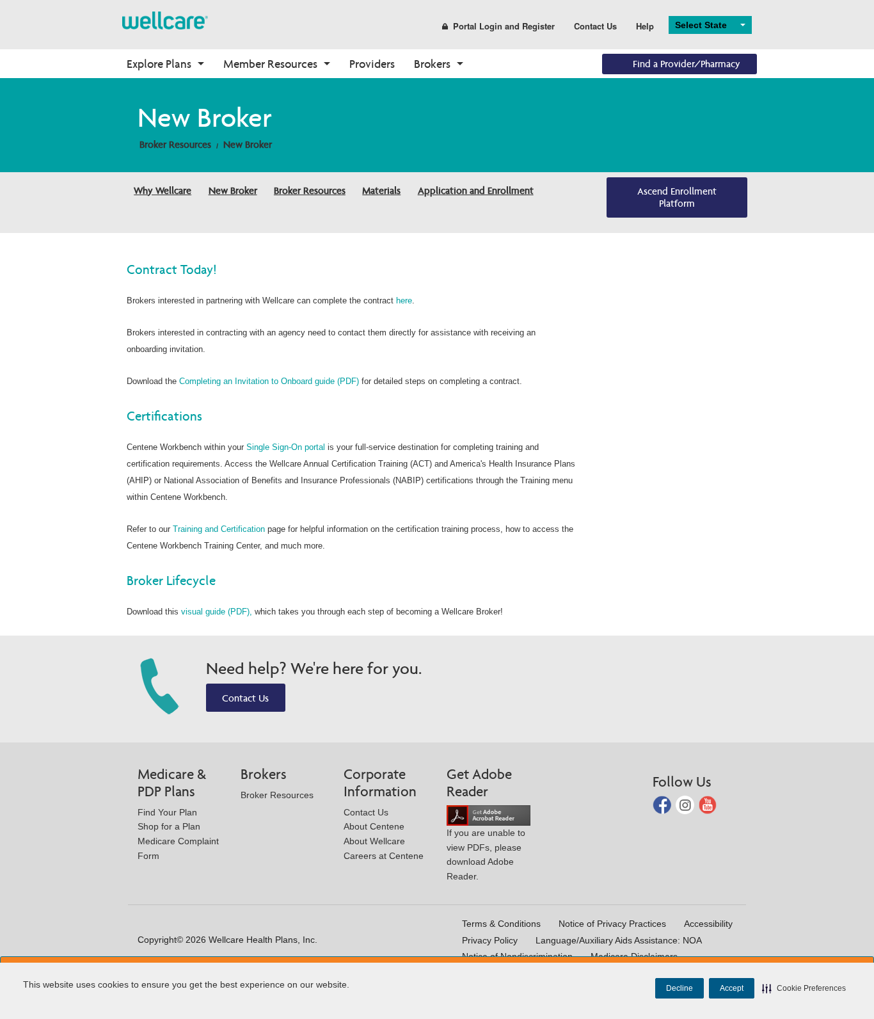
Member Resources (270, 63)
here (404, 300)
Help (645, 26)
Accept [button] (731, 988)
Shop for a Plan (169, 826)
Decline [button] (679, 988)
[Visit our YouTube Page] (708, 804)
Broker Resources (175, 144)
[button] (803, 988)
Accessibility (708, 924)
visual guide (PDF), (216, 611)
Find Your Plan (167, 812)
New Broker (247, 144)
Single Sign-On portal (285, 447)
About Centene (374, 826)
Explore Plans (159, 63)
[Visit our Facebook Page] (663, 804)
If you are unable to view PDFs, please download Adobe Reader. (486, 854)
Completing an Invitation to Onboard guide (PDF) (269, 381)
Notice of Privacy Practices (612, 924)
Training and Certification (219, 529)
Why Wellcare (162, 190)
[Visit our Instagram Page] (686, 804)
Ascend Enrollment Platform (677, 197)
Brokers (432, 63)
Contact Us (595, 26)
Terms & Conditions (501, 924)
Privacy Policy (490, 940)
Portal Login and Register (504, 26)
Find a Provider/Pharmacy (686, 64)
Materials (381, 190)
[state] (165, 19)
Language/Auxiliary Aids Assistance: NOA (619, 940)
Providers (372, 63)
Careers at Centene (384, 856)
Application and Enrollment (476, 190)
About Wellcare (374, 841)
